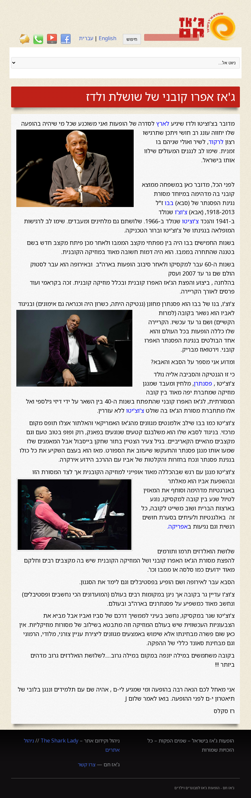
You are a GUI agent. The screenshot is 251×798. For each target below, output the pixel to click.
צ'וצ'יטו (135, 410)
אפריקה (178, 526)
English (107, 38)
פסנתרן (203, 383)
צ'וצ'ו (181, 212)
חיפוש (131, 39)
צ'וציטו (190, 221)
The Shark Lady (59, 740)
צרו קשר (86, 764)
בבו (169, 203)
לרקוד (216, 142)
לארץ (162, 123)
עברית (86, 38)
